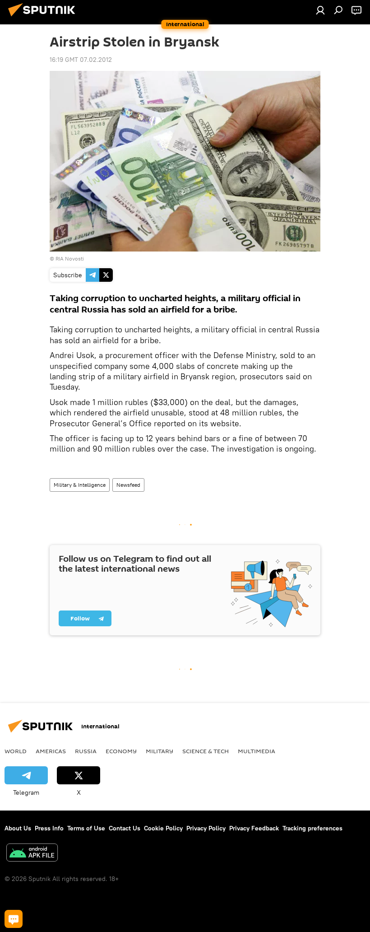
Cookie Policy (163, 828)
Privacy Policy (206, 828)
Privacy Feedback (254, 828)
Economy (121, 751)
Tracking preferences (312, 828)
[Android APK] (32, 853)
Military (159, 751)
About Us (18, 828)
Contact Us (124, 828)
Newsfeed (128, 484)
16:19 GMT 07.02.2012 (81, 60)
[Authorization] (320, 10)
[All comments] (14, 919)
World (16, 751)
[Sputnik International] (44, 18)
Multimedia (256, 751)
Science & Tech (205, 751)
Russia (86, 751)
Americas (51, 751)
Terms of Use (86, 828)
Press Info (49, 828)
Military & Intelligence (80, 484)
